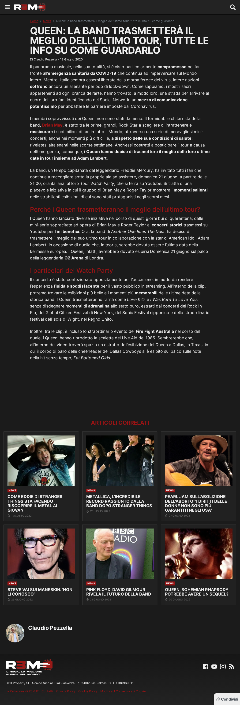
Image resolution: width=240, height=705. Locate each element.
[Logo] (29, 7)
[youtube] (214, 666)
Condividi (229, 699)
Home (34, 21)
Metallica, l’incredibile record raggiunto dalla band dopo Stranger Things (119, 501)
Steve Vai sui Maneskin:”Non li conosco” (40, 591)
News (47, 21)
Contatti (47, 691)
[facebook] (205, 666)
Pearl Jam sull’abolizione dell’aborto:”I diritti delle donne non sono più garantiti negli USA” (196, 503)
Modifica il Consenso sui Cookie (123, 691)
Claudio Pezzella (45, 59)
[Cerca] (233, 7)
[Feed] (231, 666)
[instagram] (223, 666)
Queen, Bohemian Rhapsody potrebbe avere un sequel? (197, 591)
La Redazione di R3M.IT (22, 691)
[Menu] (7, 7)
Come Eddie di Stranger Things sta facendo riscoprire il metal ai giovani (35, 503)
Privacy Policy (65, 691)
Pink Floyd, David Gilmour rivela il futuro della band (118, 591)
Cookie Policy (88, 691)
